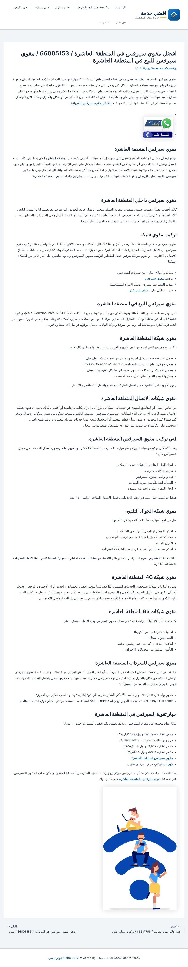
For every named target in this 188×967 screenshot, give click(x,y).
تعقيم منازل (62, 7)
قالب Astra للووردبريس (63, 958)
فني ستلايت (41, 7)
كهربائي (168, 764)
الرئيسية (120, 7)
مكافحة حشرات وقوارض (93, 7)
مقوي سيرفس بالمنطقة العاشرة (140, 779)
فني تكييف (21, 7)
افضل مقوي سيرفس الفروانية (90, 103)
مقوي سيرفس (154, 278)
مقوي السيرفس (139, 290)
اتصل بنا (104, 22)
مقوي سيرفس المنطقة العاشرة (152, 758)
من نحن (120, 22)
